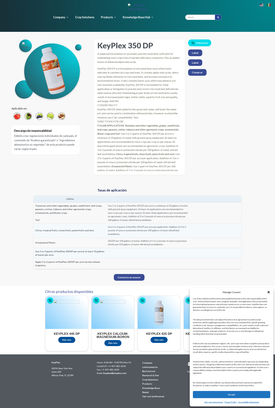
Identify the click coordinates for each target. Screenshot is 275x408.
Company (59, 17)
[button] (268, 292)
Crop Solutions (84, 17)
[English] (261, 4)
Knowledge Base (151, 388)
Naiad (145, 392)
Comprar (197, 72)
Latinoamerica (150, 367)
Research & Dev (150, 375)
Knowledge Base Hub (136, 17)
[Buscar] (218, 17)
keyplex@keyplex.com (114, 373)
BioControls (148, 371)
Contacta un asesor (129, 277)
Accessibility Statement (248, 402)
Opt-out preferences (213, 402)
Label (195, 52)
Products (107, 17)
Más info (66, 339)
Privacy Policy (231, 402)
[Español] (269, 4)
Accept (231, 394)
